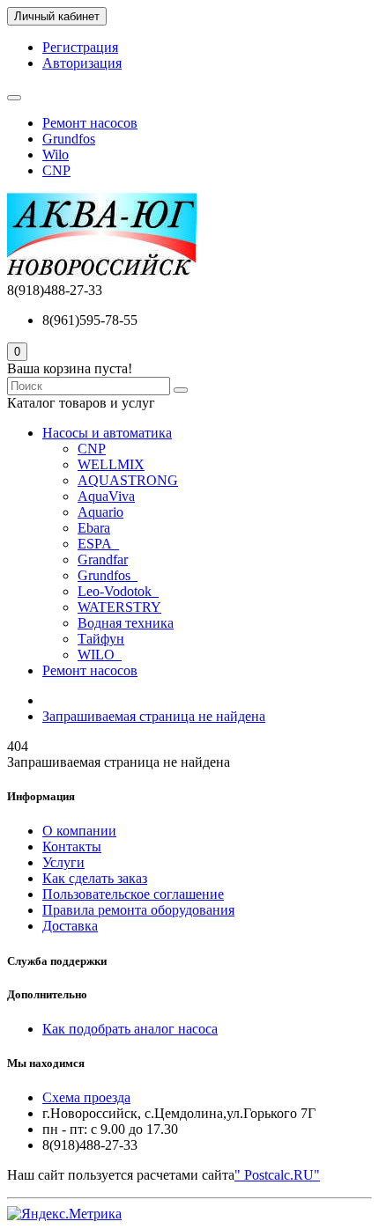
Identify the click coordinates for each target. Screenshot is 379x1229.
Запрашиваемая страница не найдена (153, 716)
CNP (56, 170)
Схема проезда (86, 1097)
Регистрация (80, 47)
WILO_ (100, 654)
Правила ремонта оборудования (138, 909)
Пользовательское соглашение (133, 894)
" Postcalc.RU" (277, 1174)
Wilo (55, 154)
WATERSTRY (119, 607)
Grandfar (103, 559)
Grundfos (68, 138)
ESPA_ (98, 543)
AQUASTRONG (128, 480)
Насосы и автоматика (107, 432)
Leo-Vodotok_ (118, 591)
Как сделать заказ (94, 878)
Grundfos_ (107, 575)
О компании (79, 830)
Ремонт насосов (89, 122)
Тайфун (101, 638)
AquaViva (106, 496)
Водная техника (126, 622)
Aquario (100, 511)
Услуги (63, 862)
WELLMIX (111, 464)
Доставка (70, 925)
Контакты (71, 846)
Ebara (94, 527)
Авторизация (82, 62)
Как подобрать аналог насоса (130, 1028)
